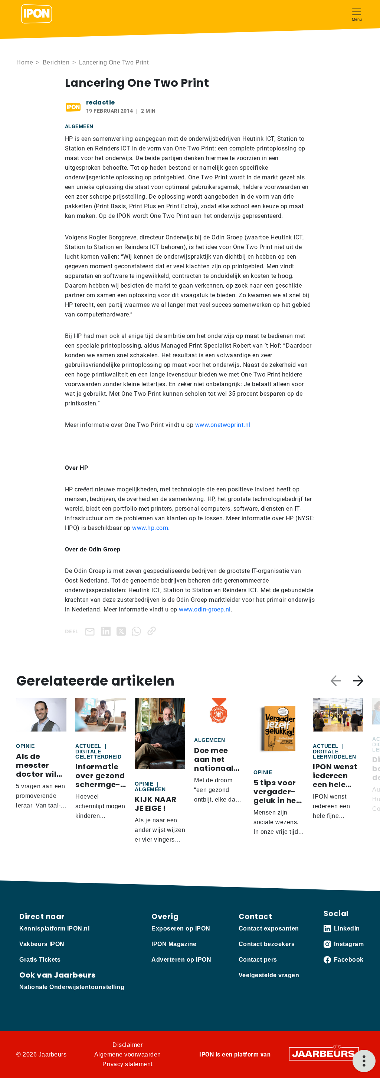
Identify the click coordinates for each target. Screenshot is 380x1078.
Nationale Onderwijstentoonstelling (71, 987)
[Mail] (91, 631)
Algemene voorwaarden (127, 1054)
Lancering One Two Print (114, 62)
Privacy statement (127, 1064)
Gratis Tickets (39, 959)
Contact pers (258, 959)
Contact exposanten (269, 928)
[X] (123, 631)
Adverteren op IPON (181, 959)
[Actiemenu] (364, 1061)
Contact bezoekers (267, 944)
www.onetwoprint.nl (222, 424)
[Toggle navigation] (357, 13)
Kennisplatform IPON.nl (54, 928)
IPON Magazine (174, 944)
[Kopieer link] (153, 631)
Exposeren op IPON (180, 928)
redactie (100, 102)
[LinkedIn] (107, 631)
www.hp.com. (151, 527)
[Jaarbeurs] (324, 1053)
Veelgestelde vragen (269, 975)
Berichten (56, 62)
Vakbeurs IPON (42, 944)
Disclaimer (127, 1045)
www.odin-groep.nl (204, 609)
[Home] (36, 14)
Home (24, 62)
